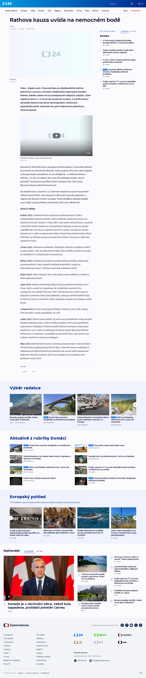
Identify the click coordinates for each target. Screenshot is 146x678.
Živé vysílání (8, 638)
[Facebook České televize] (127, 625)
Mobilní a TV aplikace (12, 660)
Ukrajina (24, 10)
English (20, 673)
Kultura (95, 10)
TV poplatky (8, 642)
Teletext (7, 646)
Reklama (39, 638)
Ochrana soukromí (32, 673)
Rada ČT (39, 649)
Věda (87, 10)
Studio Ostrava (42, 646)
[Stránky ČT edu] (122, 642)
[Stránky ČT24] (78, 635)
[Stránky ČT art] (98, 642)
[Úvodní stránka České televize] (16, 625)
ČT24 (11, 26)
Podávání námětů (43, 656)
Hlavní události (11, 10)
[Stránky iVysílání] (124, 635)
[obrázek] (51, 54)
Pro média (40, 635)
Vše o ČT (7, 664)
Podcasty (105, 10)
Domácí (41, 10)
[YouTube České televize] (131, 625)
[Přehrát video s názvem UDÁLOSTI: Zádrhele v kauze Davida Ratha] (56, 135)
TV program (8, 635)
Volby (32, 10)
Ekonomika (68, 10)
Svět (49, 10)
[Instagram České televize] (122, 625)
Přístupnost (45, 673)
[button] (56, 135)
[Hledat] (132, 3)
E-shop (6, 656)
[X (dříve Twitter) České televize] (136, 625)
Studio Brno (41, 642)
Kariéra (39, 653)
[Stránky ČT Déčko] (78, 642)
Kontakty (40, 664)
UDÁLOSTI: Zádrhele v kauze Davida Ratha (34, 158)
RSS (141, 673)
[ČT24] (7, 3)
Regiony (58, 10)
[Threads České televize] (140, 625)
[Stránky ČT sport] (100, 635)
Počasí (79, 10)
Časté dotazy (41, 660)
